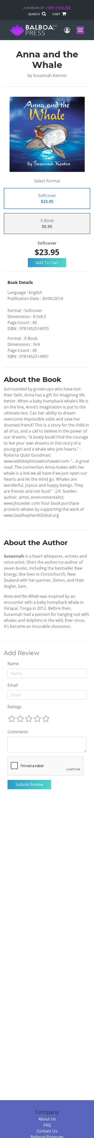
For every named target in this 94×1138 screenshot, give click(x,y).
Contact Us (47, 1131)
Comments (18, 732)
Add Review (21, 653)
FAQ (47, 1125)
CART (56, 14)
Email (13, 685)
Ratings (15, 706)
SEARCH (34, 14)
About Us (47, 1119)
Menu (82, 30)
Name (13, 663)
